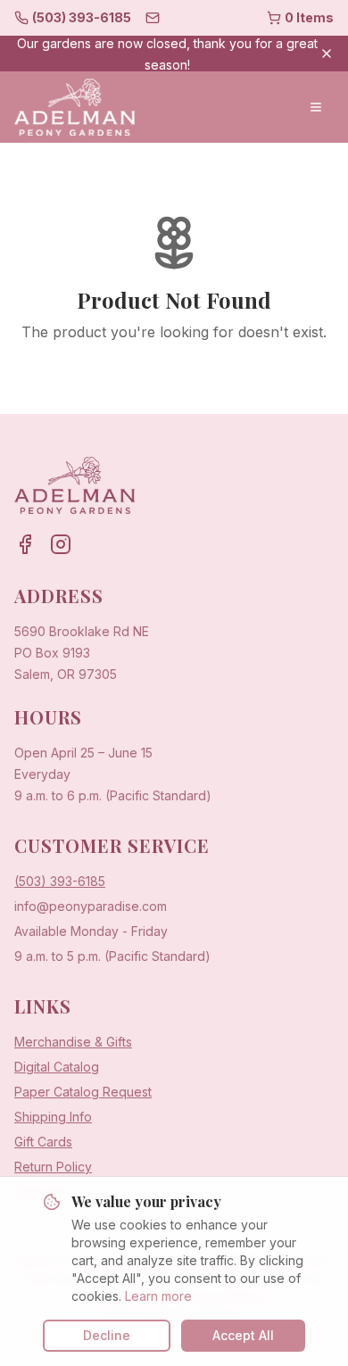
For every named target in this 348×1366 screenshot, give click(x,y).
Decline (106, 1335)
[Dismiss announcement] (326, 53)
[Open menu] (316, 107)
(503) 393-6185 (59, 881)
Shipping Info (53, 1116)
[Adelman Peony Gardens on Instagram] (60, 544)
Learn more (158, 1296)
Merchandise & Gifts (73, 1041)
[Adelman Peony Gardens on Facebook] (25, 544)
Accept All (243, 1335)
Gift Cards (43, 1141)
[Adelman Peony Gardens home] (74, 107)
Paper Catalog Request (83, 1091)
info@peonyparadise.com (90, 906)
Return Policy (53, 1166)
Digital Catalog (56, 1066)
